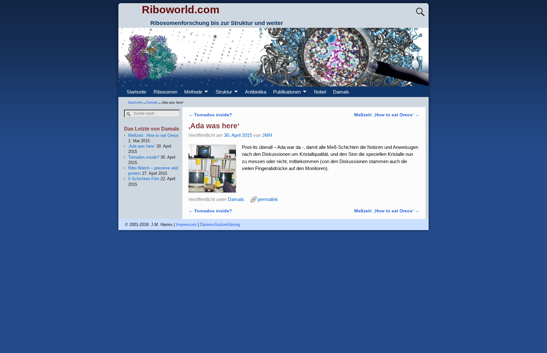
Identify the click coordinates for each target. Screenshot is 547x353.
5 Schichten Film (143, 178)
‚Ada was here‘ (141, 146)
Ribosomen (165, 91)
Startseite (136, 91)
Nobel (320, 91)
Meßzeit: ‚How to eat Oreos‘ (386, 115)
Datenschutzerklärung (220, 224)
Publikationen (287, 91)
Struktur (224, 91)
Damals (341, 91)
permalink (268, 199)
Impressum (186, 224)
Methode (193, 91)
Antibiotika (255, 91)
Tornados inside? (210, 115)
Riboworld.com (180, 9)
